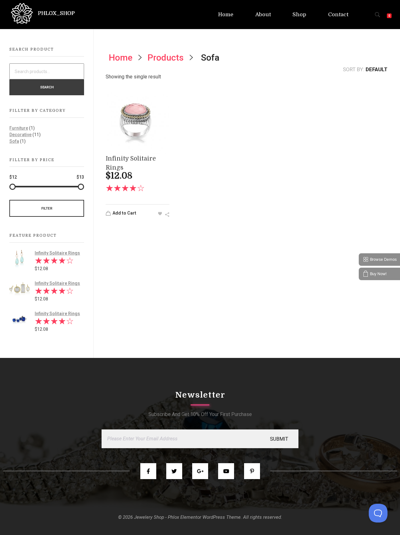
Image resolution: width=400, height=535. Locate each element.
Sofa (14, 141)
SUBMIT (279, 439)
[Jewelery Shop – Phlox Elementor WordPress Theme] (43, 13)
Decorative (20, 134)
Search (47, 87)
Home (120, 57)
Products (166, 57)
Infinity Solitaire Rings (57, 252)
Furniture (18, 128)
